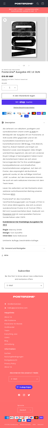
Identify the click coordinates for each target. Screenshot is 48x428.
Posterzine (14, 424)
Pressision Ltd (9, 214)
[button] (4, 3)
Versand (4, 79)
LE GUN (33, 131)
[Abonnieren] (41, 285)
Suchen (7, 353)
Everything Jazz (10, 334)
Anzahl (4, 83)
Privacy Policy (10, 363)
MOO (13, 194)
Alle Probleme (10, 320)
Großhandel (9, 327)
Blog (6, 341)
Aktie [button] (6, 255)
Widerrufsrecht (25, 424)
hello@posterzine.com (18, 308)
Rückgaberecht (10, 360)
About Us (8, 317)
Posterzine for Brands (13, 324)
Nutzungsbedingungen (13, 357)
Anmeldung (9, 344)
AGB (34, 424)
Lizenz (6, 337)
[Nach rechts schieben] (28, 65)
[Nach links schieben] (19, 65)
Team (6, 330)
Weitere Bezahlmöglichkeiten (24, 107)
